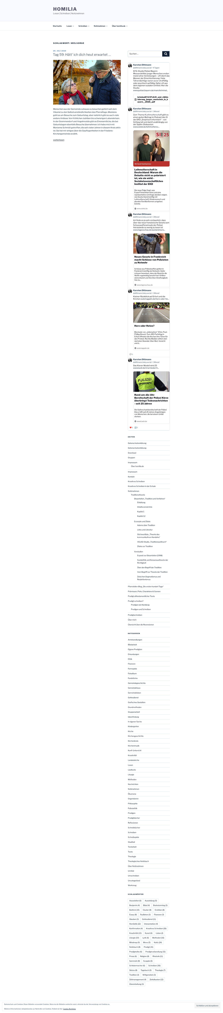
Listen (159, 933)
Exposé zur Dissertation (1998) (149, 555)
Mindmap (134, 942)
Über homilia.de (118, 26)
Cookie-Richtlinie (69, 1009)
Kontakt (131, 477)
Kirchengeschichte (136, 736)
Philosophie (132, 803)
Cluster (147, 910)
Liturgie (131, 774)
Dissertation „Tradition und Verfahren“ (149, 499)
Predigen (131, 813)
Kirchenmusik (133, 746)
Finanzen (131, 664)
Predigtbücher (134, 818)
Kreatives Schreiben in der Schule (142, 486)
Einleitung (141, 502)
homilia (65, 9)
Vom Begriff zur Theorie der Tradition (152, 572)
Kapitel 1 (140, 511)
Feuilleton (145, 914)
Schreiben (82, 26)
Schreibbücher (134, 827)
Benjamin (134, 905)
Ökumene (132, 794)
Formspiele (132, 669)
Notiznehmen (99, 26)
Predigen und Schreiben (141, 609)
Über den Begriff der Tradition (149, 567)
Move (146, 942)
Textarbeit (132, 847)
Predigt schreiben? (135, 601)
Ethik (130, 659)
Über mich (132, 620)
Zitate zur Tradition (145, 546)
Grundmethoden (134, 707)
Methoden (132, 779)
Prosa (133, 956)
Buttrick (134, 910)
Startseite (57, 26)
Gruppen (131, 457)
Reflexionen (133, 823)
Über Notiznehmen (136, 866)
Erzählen (160, 910)
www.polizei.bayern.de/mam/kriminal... (150, 90)
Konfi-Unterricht (134, 750)
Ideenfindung (133, 717)
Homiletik (135, 924)
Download (132, 453)
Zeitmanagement (137, 979)
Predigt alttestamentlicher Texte (141, 596)
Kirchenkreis (133, 741)
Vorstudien (138, 551)
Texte (130, 852)
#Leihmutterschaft (153, 115)
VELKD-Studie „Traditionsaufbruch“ (152, 542)
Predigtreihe (135, 952)
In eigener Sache (135, 721)
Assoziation (135, 901)
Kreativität (132, 755)
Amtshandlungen (135, 640)
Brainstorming (160, 905)
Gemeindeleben (134, 693)
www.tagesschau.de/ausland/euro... (149, 230)
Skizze (133, 970)
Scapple (148, 961)
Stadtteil (131, 842)
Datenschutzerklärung (137, 443)
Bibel (146, 905)
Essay (133, 914)
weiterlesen (58, 140)
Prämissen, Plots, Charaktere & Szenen (144, 591)
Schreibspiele (133, 837)
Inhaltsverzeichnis (144, 507)
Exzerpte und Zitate (142, 521)
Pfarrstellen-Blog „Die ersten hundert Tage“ (146, 586)
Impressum (132, 462)
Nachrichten (133, 784)
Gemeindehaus (134, 688)
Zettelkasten (156, 979)
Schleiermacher (137, 965)
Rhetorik (158, 956)
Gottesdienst (133, 697)
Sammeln (134, 961)
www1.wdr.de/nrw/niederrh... (146, 368)
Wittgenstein (149, 975)
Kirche (130, 731)
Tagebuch (146, 970)
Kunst (148, 933)
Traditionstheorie (138, 495)
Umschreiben (133, 876)
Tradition (134, 975)
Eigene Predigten (135, 649)
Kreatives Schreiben (136, 481)
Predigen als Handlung (140, 605)
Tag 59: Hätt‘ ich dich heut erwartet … (82, 55)
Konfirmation (136, 928)
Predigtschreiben (135, 615)
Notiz (158, 942)
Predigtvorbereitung (155, 952)
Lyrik (145, 938)
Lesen (69, 26)
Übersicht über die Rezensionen (141, 625)
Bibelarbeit (132, 644)
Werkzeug (132, 885)
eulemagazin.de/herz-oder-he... (155, 299)
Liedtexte (132, 770)
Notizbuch (134, 947)
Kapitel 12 (141, 516)
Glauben (134, 919)
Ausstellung (151, 901)
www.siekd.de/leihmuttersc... (146, 127)
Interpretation (151, 924)
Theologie (132, 856)
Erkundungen (133, 654)
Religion (144, 956)
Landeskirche (133, 760)
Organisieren (133, 799)
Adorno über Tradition (146, 525)
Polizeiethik (132, 808)
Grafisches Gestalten (136, 702)
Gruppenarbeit (134, 712)
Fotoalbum (132, 673)
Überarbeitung (136, 984)
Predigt (148, 947)
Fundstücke (133, 678)
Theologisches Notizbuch (138, 861)
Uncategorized (134, 880)
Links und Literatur (145, 530)
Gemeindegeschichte (137, 683)
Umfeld (131, 871)
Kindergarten (133, 726)
